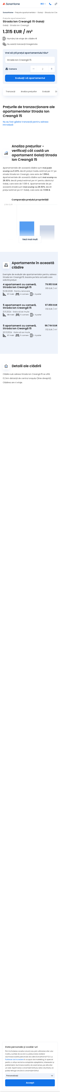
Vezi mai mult (30, 239)
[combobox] (30, 60)
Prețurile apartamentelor (25, 12)
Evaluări (46, 91)
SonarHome (8, 12)
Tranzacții (10, 91)
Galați (40, 12)
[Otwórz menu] (56, 4)
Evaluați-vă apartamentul (30, 78)
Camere (13, 69)
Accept (30, 1082)
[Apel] (50, 4)
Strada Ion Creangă (19, 25)
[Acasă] (11, 4)
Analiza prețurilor (29, 91)
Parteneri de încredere (14, 1059)
